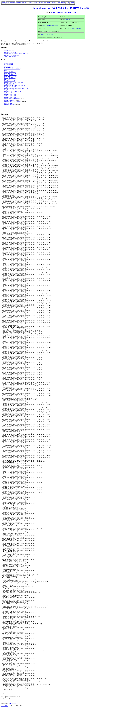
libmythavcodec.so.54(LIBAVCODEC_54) (15, 82)
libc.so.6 (6, 70)
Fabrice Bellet (4, 706)
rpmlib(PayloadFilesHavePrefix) (12, 101)
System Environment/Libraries (50, 25)
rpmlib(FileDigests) (9, 100)
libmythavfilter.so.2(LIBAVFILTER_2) (14, 85)
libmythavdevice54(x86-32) (11, 55)
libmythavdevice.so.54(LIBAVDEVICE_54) (16, 53)
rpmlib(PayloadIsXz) (9, 104)
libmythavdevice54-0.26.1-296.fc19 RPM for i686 (61, 8)
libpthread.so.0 (8, 92)
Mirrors (63, 2)
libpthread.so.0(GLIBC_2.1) (11, 95)
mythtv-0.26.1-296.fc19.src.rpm (75, 28)
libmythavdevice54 (9, 50)
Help (67, 2)
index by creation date (44, 2)
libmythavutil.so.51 (9, 89)
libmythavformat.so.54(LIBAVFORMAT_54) (16, 88)
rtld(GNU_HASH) (9, 103)
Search (72, 2)
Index (3, 2)
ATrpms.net (67, 19)
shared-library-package (10, 56)
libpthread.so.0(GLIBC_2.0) (11, 94)
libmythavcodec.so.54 (9, 81)
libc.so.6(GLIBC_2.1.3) (10, 75)
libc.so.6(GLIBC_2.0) (10, 72)
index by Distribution (21, 2)
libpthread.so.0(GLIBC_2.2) (11, 97)
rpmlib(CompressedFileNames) (12, 98)
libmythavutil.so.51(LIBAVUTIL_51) (14, 91)
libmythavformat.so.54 (10, 87)
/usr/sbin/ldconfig (8, 63)
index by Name (56, 2)
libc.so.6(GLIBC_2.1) (10, 73)
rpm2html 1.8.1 (12, 703)
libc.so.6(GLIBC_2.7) (10, 78)
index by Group (10, 2)
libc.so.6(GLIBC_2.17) (10, 76)
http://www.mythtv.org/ (47, 34)
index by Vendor (33, 2)
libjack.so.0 (7, 79)
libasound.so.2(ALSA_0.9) (11, 67)
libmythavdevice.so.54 (10, 52)
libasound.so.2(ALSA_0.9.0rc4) (12, 69)
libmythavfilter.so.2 (9, 84)
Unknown (69, 17)
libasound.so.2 (8, 66)
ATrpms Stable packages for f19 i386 (63, 12)
